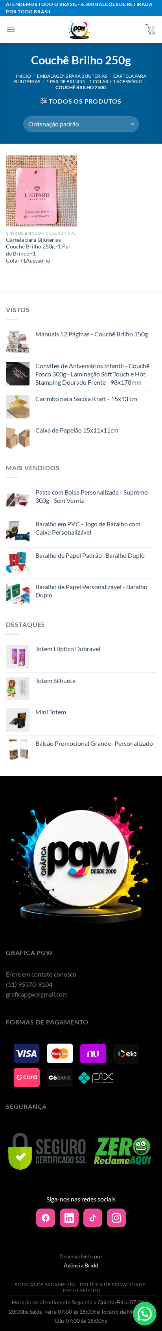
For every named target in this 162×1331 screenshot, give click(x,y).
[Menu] (10, 29)
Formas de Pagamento (45, 1284)
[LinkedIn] (69, 1218)
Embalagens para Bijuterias (72, 76)
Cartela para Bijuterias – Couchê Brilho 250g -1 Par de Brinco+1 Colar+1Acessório (38, 250)
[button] (144, 1314)
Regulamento (82, 1290)
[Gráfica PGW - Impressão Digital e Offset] (79, 29)
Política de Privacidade (112, 1284)
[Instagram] (116, 1218)
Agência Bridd (81, 1265)
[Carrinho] (150, 29)
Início (23, 76)
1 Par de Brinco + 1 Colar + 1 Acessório (94, 81)
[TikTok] (92, 1218)
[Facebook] (45, 1218)
